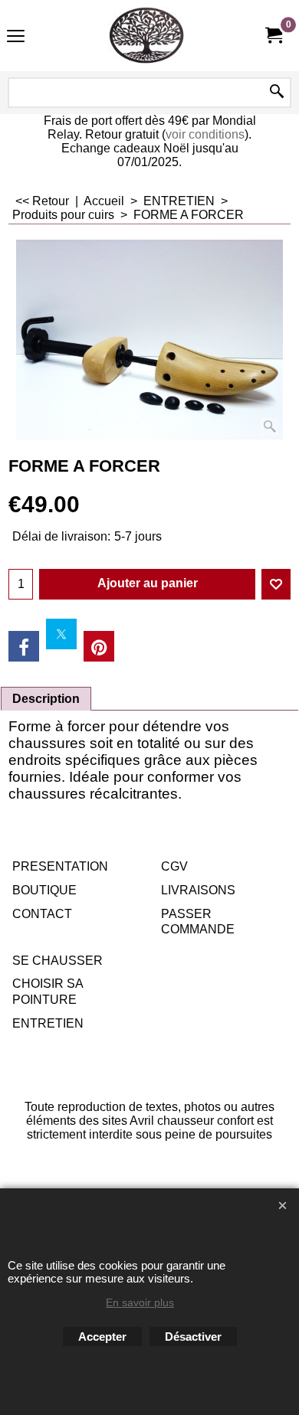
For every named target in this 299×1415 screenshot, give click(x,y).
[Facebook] (23, 646)
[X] (61, 634)
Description (46, 698)
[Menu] (16, 37)
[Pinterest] (99, 646)
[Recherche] (277, 92)
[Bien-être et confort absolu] (146, 35)
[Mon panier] (272, 35)
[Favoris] (276, 584)
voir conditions (205, 134)
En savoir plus (140, 1302)
